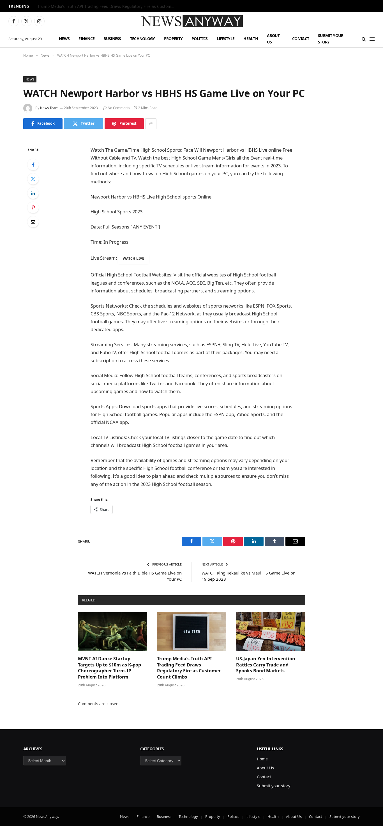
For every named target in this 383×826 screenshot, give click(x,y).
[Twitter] (33, 178)
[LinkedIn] (33, 193)
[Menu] (372, 39)
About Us (273, 38)
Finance (86, 38)
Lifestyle (226, 38)
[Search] (364, 39)
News (64, 38)
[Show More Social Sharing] (150, 123)
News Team (49, 107)
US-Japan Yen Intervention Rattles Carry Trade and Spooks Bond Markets (265, 665)
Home (262, 759)
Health (250, 38)
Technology (142, 38)
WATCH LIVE (133, 258)
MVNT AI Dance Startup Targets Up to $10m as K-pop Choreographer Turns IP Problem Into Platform (109, 668)
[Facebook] (33, 164)
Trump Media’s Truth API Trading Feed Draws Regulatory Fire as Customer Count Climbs (108, 6)
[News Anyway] (191, 21)
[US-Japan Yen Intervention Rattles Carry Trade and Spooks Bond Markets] (270, 631)
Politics (199, 38)
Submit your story (330, 38)
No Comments (119, 107)
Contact (300, 38)
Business (112, 38)
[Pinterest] (33, 207)
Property (173, 38)
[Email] (33, 221)
